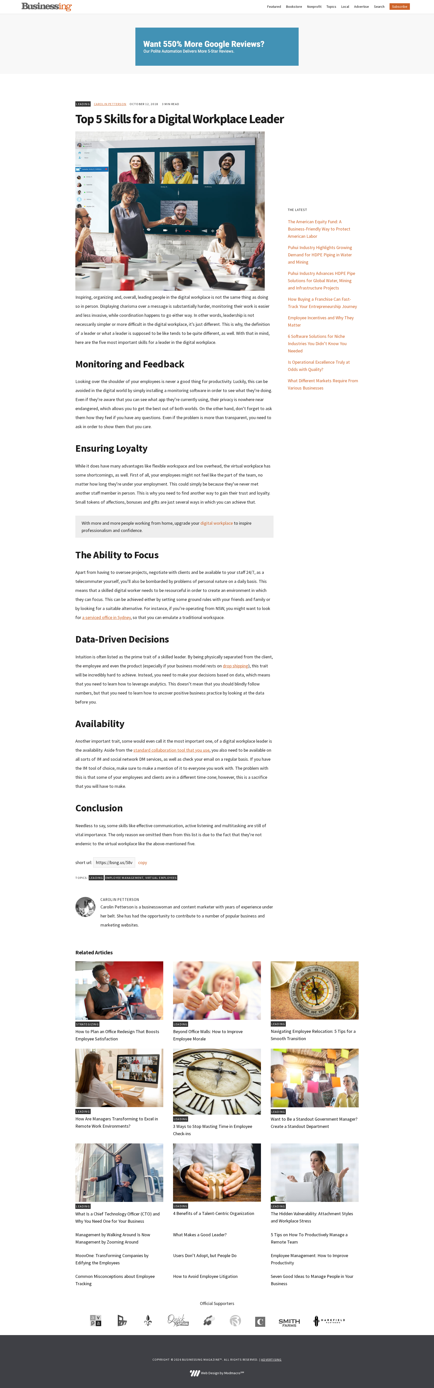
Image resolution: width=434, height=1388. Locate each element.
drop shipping (235, 666)
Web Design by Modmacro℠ (222, 1373)
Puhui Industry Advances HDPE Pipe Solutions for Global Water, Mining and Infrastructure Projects (321, 280)
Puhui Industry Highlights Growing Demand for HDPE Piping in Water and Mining (320, 255)
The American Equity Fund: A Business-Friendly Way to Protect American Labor (319, 229)
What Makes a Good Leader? (200, 1235)
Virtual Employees (161, 878)
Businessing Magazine (47, 7)
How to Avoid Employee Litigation (205, 1276)
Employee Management (124, 878)
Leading (83, 104)
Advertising (271, 1359)
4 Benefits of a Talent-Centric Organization (213, 1213)
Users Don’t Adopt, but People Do (205, 1255)
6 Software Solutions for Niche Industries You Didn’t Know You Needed (317, 343)
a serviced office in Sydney (106, 617)
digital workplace (216, 523)
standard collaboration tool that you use (171, 750)
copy (142, 862)
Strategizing (87, 1024)
